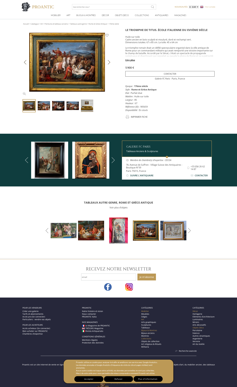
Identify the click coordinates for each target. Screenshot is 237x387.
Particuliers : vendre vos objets (36, 319)
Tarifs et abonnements (32, 314)
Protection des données (93, 342)
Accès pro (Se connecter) (33, 316)
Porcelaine (197, 330)
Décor (105, 15)
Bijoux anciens (148, 333)
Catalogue (35, 24)
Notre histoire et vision (92, 311)
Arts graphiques (148, 322)
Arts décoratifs (199, 325)
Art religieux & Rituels (151, 344)
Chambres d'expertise (32, 333)
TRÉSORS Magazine (94, 328)
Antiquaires (161, 15)
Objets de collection (150, 341)
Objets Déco (122, 15)
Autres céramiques (201, 336)
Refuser (119, 379)
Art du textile (198, 344)
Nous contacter (89, 314)
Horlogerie (197, 314)
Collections (142, 15)
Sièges (144, 316)
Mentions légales (90, 340)
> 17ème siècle (113, 24)
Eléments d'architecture (204, 316)
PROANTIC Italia (89, 316)
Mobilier (55, 15)
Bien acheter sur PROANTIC (35, 331)
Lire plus (130, 60)
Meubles (145, 314)
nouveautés (181, 7)
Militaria (145, 346)
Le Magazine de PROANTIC (97, 325)
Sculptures (146, 325)
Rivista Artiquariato (94, 331)
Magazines (180, 15)
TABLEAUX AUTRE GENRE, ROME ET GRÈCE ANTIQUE (118, 202)
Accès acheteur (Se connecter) (36, 328)
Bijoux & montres (86, 15)
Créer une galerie (30, 311)
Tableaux (145, 327)
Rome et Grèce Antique (98, 24)
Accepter (89, 379)
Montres (145, 336)
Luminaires (198, 319)
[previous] (27, 160)
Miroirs (196, 322)
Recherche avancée (188, 351)
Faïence (196, 333)
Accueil (26, 24)
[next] (113, 160)
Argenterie (197, 338)
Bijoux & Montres (149, 330)
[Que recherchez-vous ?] (152, 6)
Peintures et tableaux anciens (56, 24)
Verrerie (196, 341)
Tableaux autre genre (78, 24)
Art (68, 15)
